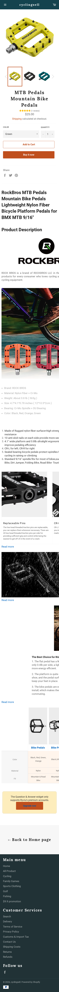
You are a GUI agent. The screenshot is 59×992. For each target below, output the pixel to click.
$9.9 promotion (12, 901)
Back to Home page (31, 839)
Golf (5, 891)
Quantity (45, 127)
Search (7, 916)
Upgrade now (29, 805)
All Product (9, 871)
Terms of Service (12, 926)
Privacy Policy (11, 931)
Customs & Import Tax (16, 936)
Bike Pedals (38, 747)
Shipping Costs (11, 946)
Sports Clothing (12, 886)
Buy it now (28, 154)
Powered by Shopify (30, 982)
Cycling (7, 876)
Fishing (7, 896)
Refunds (7, 956)
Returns (7, 951)
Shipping (17, 118)
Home (6, 866)
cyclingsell (29, 4)
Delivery (7, 921)
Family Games (11, 881)
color (6, 127)
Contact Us (9, 941)
